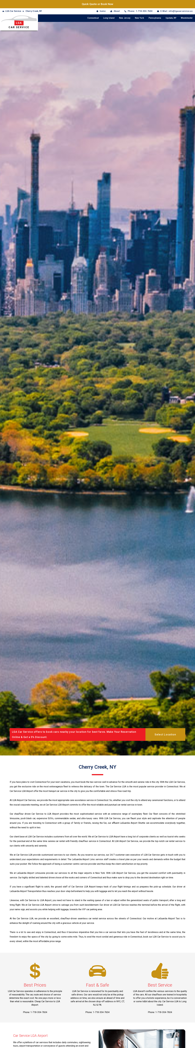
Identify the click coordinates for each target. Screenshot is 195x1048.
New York (139, 18)
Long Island (108, 18)
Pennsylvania (155, 18)
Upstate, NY (171, 18)
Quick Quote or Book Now (97, 4)
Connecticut (93, 18)
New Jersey (124, 18)
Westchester (187, 18)
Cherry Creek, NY (34, 11)
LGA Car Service (13, 11)
